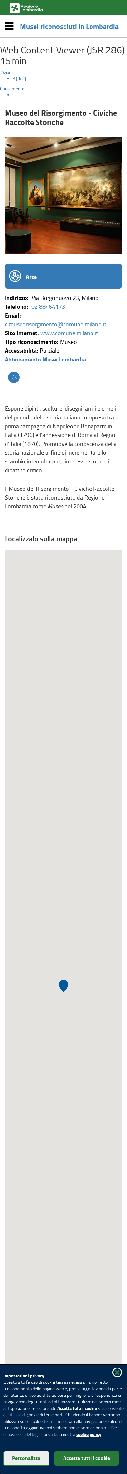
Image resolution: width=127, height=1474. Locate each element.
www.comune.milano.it (69, 333)
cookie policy (88, 1434)
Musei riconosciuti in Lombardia (69, 26)
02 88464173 (48, 306)
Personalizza (26, 1458)
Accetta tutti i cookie (86, 1458)
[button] (14, 378)
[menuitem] (70, 79)
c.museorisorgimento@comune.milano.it (55, 324)
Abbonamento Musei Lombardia (45, 359)
